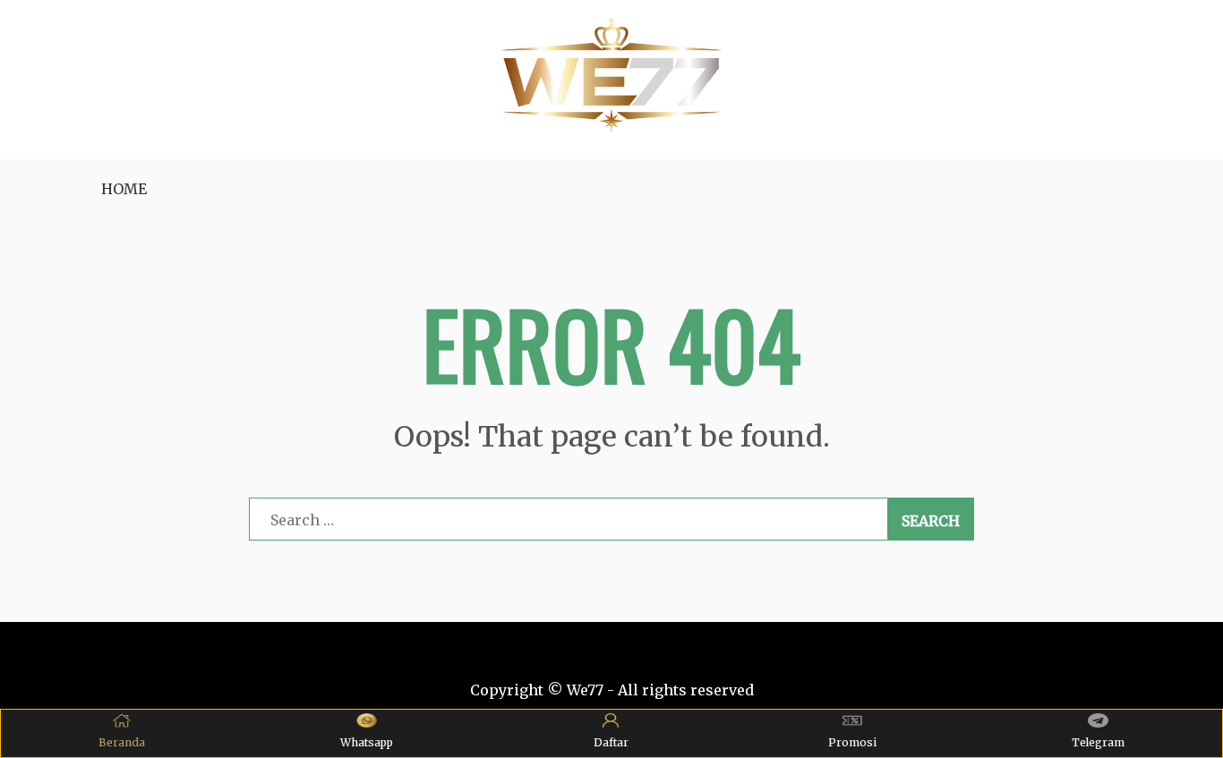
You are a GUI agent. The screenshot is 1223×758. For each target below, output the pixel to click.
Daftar (611, 742)
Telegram (1098, 742)
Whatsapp (366, 742)
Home (124, 189)
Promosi (852, 742)
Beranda (121, 742)
